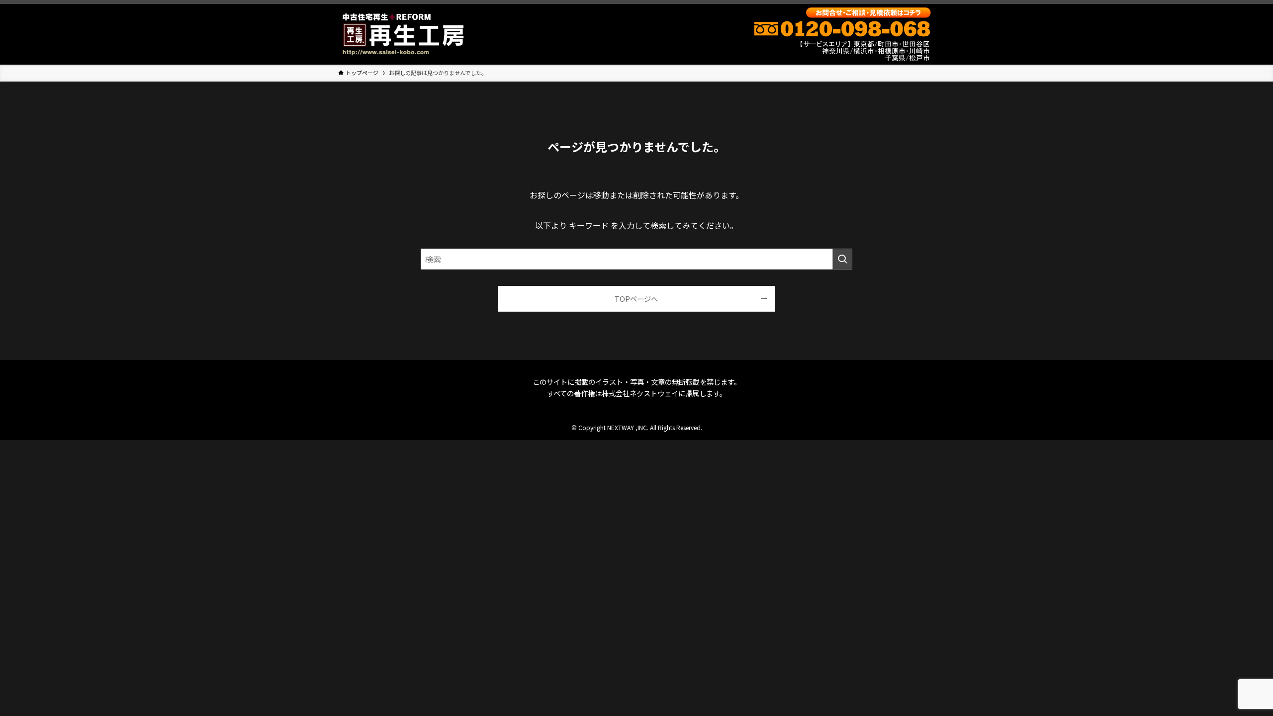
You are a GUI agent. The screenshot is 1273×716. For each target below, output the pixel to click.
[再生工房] (403, 34)
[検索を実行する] (842, 259)
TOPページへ (636, 298)
